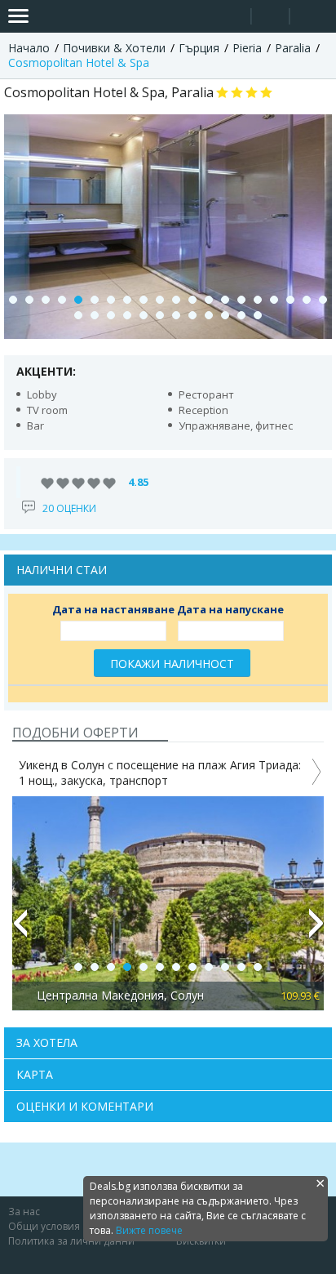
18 (290, 300)
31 (241, 315)
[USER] (272, 18)
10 (160, 300)
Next (316, 930)
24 (127, 315)
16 (258, 300)
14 (225, 300)
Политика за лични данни (71, 1241)
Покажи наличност (172, 663)
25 (143, 315)
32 (258, 315)
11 (176, 300)
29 (209, 315)
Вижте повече (149, 1230)
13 (209, 300)
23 (111, 315)
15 (241, 300)
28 (192, 315)
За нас (24, 1211)
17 (274, 300)
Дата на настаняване (113, 609)
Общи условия (44, 1226)
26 (160, 315)
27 (176, 315)
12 (192, 300)
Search (232, 16)
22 (95, 315)
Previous (19, 930)
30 (225, 315)
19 (307, 300)
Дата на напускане (230, 609)
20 (323, 300)
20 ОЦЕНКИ (69, 508)
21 (78, 315)
